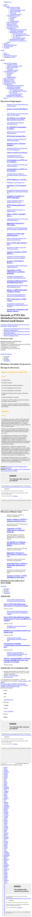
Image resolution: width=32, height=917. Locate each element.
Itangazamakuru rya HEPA (16, 32)
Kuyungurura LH (11, 28)
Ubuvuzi (12, 19)
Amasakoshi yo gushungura (17, 31)
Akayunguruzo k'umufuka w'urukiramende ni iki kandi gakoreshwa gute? (17, 645)
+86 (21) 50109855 (8, 711)
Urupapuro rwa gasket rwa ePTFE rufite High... (15, 196)
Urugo (5, 4)
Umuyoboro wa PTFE (12, 25)
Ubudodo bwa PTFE (15, 8)
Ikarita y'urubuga (23, 681)
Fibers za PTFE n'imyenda (13, 7)
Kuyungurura (13, 17)
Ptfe (21, 685)
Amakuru (6, 43)
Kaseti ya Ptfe (16, 685)
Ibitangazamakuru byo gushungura (18, 29)
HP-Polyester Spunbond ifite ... (17, 136)
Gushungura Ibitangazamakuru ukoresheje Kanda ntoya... (17, 281)
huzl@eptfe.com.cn (8, 699)
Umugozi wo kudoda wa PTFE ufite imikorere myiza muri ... (17, 576)
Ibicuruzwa (6, 6)
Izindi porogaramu (14, 21)
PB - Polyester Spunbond (19, 38)
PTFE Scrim (13, 13)
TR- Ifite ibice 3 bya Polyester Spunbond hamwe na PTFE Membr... (16, 543)
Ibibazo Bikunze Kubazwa (10, 45)
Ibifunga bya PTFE (11, 24)
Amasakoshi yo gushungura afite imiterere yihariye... (17, 310)
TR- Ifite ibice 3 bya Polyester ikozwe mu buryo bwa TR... (16, 119)
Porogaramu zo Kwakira (13, 26)
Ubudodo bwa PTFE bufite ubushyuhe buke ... (15, 234)
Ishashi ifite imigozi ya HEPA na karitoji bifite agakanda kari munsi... (17, 565)
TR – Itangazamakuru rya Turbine (21, 35)
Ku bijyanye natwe (8, 46)
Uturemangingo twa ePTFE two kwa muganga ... (17, 161)
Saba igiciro (3, 586)
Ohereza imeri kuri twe (6, 354)
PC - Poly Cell (16, 36)
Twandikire (6, 47)
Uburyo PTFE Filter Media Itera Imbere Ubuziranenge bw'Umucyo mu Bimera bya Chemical (17, 618)
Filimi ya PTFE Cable (12, 22)
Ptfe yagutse (4, 683)
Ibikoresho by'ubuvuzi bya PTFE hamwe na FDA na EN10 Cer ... (17, 554)
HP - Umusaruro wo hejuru (19, 33)
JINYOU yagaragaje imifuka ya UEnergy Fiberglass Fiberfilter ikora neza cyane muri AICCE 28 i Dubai (17, 660)
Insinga (8, 42)
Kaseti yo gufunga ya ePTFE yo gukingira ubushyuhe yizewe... (17, 520)
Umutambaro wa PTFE (15, 14)
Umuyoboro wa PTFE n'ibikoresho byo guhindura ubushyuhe (16, 271)
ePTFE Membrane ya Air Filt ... (17, 179)
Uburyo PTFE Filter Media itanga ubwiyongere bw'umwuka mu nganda (16, 605)
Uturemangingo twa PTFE (13, 15)
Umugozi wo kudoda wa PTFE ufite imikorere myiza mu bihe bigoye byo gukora (15, 470)
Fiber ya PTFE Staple (15, 11)
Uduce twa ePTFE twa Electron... (17, 152)
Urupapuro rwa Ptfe (14, 686)
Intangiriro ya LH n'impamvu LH (18, 40)
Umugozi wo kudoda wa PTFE (17, 10)
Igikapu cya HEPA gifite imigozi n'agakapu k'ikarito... (17, 290)
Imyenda (12, 18)
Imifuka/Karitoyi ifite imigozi (17, 39)
